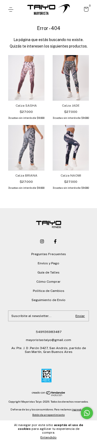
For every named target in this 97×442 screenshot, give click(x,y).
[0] (85, 10)
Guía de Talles (48, 272)
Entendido (48, 437)
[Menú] (11, 9)
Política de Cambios (48, 291)
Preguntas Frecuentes (48, 254)
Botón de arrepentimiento (48, 414)
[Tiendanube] (48, 395)
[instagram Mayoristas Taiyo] (42, 241)
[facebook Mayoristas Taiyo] (55, 241)
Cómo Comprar (48, 282)
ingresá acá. (79, 409)
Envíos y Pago (48, 263)
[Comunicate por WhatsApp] (87, 413)
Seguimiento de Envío (48, 300)
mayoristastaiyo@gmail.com (48, 340)
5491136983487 (48, 332)
